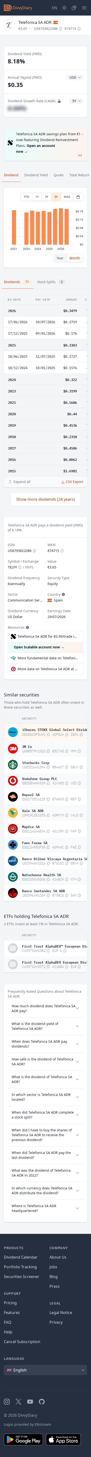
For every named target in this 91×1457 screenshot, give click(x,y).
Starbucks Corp (35, 762)
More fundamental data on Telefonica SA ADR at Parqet (48, 658)
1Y (37, 197)
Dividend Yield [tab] (36, 175)
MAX (67, 197)
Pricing (10, 1302)
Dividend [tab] (11, 175)
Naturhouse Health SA (41, 874)
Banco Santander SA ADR (43, 890)
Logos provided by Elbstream (27, 1424)
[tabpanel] (45, 228)
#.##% (17, 108)
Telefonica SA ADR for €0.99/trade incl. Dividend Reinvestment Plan (48, 636)
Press (55, 1286)
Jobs (53, 1267)
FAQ (7, 1322)
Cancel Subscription (22, 1341)
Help (8, 1332)
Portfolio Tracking (20, 1267)
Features (12, 1312)
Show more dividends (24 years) (45, 499)
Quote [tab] (59, 175)
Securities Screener (21, 1276)
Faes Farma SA (34, 842)
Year (60, 258)
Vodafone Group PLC (39, 778)
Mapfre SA (31, 826)
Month (74, 258)
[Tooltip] (62, 594)
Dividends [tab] (16, 282)
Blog (54, 1276)
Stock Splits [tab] (50, 282)
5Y (56, 197)
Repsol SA (31, 794)
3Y (46, 197)
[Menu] (84, 8)
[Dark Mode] (64, 7)
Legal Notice (61, 1312)
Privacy (56, 1322)
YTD (26, 197)
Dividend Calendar (21, 1257)
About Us (58, 1257)
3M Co (27, 746)
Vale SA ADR (32, 810)
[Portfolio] (74, 7)
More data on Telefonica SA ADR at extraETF (48, 669)
